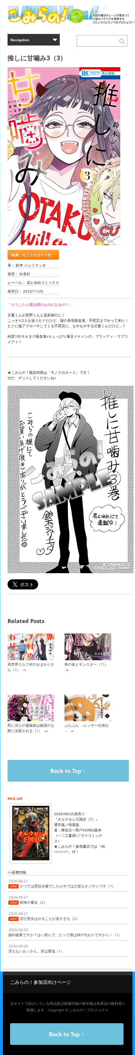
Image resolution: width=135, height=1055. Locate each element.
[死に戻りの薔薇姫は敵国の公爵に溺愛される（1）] (31, 719)
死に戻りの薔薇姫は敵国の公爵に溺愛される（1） (31, 728)
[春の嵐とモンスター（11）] (87, 658)
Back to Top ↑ (68, 770)
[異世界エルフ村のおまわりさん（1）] (31, 658)
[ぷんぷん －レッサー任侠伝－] (87, 719)
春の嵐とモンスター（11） (86, 664)
